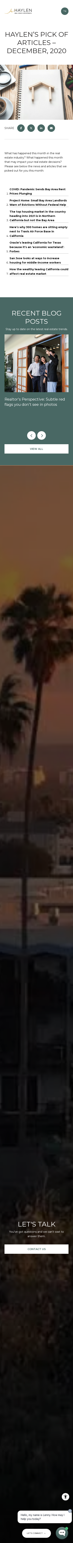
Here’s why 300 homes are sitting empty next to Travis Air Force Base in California (38, 231)
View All (36, 449)
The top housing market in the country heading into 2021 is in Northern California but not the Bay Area (38, 216)
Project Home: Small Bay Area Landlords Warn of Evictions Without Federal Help (38, 202)
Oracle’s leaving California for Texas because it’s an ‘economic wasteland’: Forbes (37, 247)
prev (31, 435)
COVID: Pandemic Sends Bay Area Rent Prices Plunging (38, 191)
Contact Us (37, 1249)
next (41, 435)
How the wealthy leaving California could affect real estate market (39, 271)
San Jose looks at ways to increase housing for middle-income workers (35, 260)
